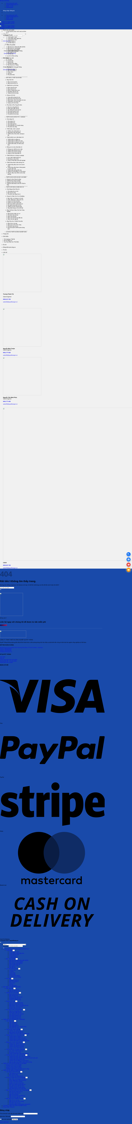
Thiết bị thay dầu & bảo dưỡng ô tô (15, 162)
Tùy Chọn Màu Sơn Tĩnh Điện (11, 242)
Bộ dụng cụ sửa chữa (13, 159)
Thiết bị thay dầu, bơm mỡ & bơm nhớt (19, 1056)
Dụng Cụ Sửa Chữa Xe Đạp (14, 182)
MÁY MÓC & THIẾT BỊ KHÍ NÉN (14, 77)
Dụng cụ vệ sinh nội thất (14, 201)
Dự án (4, 244)
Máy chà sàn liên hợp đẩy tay (15, 217)
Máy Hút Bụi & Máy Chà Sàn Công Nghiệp (17, 1090)
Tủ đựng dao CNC (12, 39)
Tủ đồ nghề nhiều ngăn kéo (14, 38)
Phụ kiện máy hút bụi (13, 215)
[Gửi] (3, 37)
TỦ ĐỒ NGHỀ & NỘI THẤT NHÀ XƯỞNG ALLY (16, 949)
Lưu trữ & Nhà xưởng (12, 55)
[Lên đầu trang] (0, 942)
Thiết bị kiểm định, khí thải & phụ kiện (19, 1040)
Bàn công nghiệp (11, 44)
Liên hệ (5, 252)
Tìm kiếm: (5, 946)
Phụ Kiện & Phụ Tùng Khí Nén (14, 105)
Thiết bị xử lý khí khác (13, 93)
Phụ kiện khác (11, 74)
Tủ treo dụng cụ (11, 41)
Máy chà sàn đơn (12, 216)
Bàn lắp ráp (10, 53)
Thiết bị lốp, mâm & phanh (13, 128)
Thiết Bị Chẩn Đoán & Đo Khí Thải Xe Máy (17, 1069)
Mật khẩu (5, 1116)
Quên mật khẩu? (4, 1122)
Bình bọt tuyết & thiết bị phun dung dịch (19, 1104)
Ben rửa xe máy (12, 192)
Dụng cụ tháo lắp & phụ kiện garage (16, 160)
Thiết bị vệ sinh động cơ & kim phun (17, 171)
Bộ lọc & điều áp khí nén (14, 90)
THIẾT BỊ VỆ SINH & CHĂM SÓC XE (15, 187)
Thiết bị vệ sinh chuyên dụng (15, 206)
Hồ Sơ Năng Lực (8, 240)
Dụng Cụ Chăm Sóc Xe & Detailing (15, 196)
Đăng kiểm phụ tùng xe (9, 247)
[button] (9, 10)
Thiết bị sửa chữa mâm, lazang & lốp (19, 1033)
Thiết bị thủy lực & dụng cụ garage (15, 155)
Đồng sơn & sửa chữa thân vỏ (14, 147)
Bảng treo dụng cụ (12, 69)
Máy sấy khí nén (12, 89)
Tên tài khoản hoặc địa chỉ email (11, 1113)
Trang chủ (5, 233)
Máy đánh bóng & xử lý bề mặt (15, 208)
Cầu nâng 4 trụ (11, 122)
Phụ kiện (9, 67)
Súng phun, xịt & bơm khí (14, 101)
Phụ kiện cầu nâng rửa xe (14, 194)
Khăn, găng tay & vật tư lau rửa (15, 199)
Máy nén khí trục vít (13, 83)
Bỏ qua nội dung (4, 0)
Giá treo (10, 73)
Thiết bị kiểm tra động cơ (14, 139)
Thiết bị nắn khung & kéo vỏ (14, 150)
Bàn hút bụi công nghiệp (14, 49)
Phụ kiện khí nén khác (13, 114)
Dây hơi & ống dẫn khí (13, 107)
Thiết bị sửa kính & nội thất (14, 152)
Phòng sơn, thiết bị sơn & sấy (15, 149)
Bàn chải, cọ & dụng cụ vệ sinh (15, 198)
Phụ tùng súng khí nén (13, 111)
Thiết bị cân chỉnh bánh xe (14, 131)
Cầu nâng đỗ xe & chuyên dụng (15, 125)
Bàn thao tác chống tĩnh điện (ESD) (16, 46)
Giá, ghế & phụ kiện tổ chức (15, 205)
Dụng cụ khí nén (11, 95)
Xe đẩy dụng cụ (11, 42)
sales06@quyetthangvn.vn (10, 355)
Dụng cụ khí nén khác (13, 102)
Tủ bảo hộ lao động (12, 63)
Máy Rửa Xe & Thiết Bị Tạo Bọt (15, 221)
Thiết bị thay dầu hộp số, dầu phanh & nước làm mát (23, 1058)
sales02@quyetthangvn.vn (10, 302)
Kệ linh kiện (10, 62)
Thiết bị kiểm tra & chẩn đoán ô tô (15, 137)
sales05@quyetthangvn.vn (10, 404)
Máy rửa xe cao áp (12, 223)
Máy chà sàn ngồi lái (13, 219)
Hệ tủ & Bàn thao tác (13, 51)
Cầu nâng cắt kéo (12, 124)
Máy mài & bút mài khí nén (14, 98)
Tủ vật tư (10, 59)
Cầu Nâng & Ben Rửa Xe (13, 189)
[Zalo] (128, 554)
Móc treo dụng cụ (12, 70)
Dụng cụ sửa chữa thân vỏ (14, 153)
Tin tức (5, 249)
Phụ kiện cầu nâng (12, 126)
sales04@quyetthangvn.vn (10, 568)
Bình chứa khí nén (12, 87)
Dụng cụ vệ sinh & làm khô (14, 202)
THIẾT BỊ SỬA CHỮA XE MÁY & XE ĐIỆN (16, 177)
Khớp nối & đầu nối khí (13, 108)
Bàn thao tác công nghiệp (14, 48)
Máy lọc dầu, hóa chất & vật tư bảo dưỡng (20, 1062)
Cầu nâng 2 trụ (11, 121)
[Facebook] (128, 559)
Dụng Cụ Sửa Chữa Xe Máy (14, 179)
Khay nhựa (10, 72)
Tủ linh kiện (10, 60)
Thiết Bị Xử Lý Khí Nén (12, 85)
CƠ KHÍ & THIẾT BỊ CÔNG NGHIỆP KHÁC (16, 231)
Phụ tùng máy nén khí (13, 112)
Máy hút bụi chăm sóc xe (14, 213)
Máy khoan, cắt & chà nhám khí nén (17, 100)
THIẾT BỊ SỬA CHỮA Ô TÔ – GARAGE (15, 117)
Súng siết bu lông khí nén (14, 97)
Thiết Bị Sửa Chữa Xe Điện (13, 180)
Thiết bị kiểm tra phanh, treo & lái (16, 142)
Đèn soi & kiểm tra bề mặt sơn (15, 203)
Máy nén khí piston (12, 82)
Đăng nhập (14, 1119)
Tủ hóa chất (11, 58)
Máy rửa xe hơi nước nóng (14, 224)
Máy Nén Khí (10, 79)
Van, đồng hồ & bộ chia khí (14, 109)
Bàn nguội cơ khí (12, 52)
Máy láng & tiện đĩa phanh (14, 132)
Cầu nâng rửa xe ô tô (13, 191)
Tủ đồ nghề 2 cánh (12, 37)
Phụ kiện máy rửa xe (13, 226)
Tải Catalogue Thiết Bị (9, 239)
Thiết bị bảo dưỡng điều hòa (15, 170)
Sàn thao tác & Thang (13, 65)
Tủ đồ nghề (9, 35)
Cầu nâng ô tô (10, 119)
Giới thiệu (5, 236)
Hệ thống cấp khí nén (13, 91)
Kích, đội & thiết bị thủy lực (14, 157)
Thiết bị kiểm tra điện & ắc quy (15, 140)
